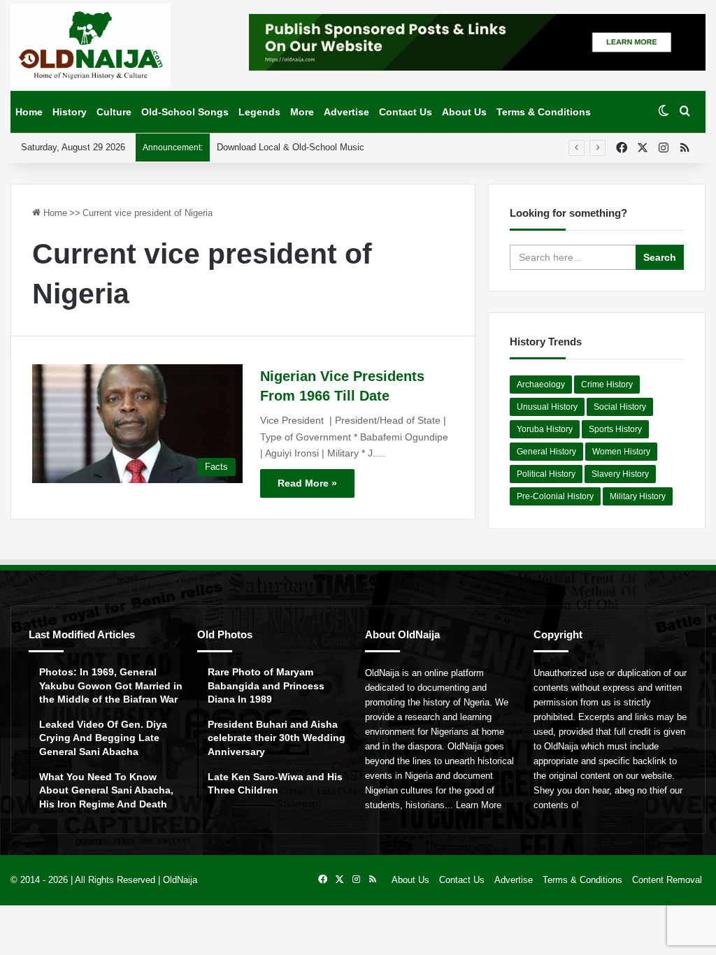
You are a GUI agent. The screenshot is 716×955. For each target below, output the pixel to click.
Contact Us (405, 111)
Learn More (478, 805)
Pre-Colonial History (555, 496)
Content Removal (667, 880)
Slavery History (620, 474)
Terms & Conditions (543, 111)
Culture (113, 111)
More (302, 111)
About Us (464, 111)
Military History (638, 496)
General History (546, 452)
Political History (546, 474)
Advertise (346, 111)
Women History (621, 452)
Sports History (615, 429)
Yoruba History (545, 429)
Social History (620, 407)
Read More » (307, 483)
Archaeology (541, 384)
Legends (259, 111)
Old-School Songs (185, 111)
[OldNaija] (90, 45)
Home (29, 111)
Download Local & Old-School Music (290, 147)
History (69, 111)
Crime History (607, 384)
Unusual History (547, 407)
